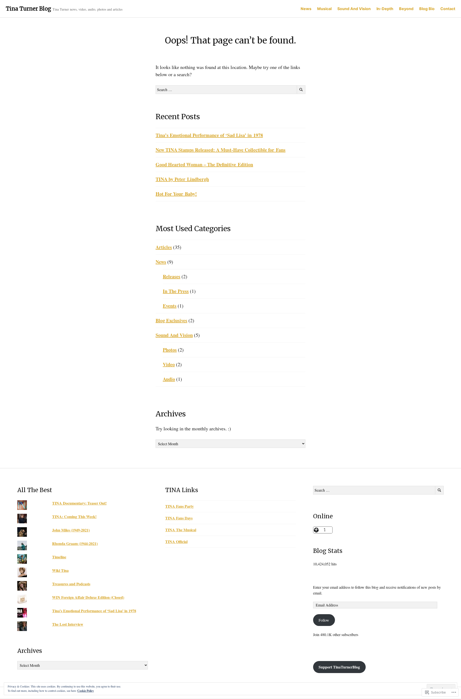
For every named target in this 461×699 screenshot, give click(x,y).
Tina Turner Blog (28, 8)
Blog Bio (427, 8)
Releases (171, 276)
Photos (170, 349)
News (306, 8)
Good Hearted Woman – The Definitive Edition (204, 164)
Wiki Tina (60, 570)
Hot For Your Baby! (176, 193)
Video (169, 364)
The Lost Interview (67, 624)
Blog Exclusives (171, 320)
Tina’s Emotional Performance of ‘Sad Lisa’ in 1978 (209, 135)
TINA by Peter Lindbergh (182, 179)
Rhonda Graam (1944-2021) (75, 543)
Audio (169, 379)
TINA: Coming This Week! (74, 516)
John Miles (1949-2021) (71, 530)
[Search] (301, 89)
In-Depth (384, 8)
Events (169, 305)
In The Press (176, 291)
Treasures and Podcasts (71, 584)
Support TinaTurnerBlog (339, 667)
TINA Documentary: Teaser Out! (79, 503)
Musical (324, 8)
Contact (447, 8)
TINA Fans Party (179, 506)
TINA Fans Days (179, 518)
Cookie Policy (85, 691)
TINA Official (176, 541)
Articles (164, 247)
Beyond (406, 8)
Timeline (59, 557)
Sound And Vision (354, 8)
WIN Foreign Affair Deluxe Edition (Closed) (88, 597)
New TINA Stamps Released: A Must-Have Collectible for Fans (220, 149)
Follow (324, 620)
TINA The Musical (180, 529)
